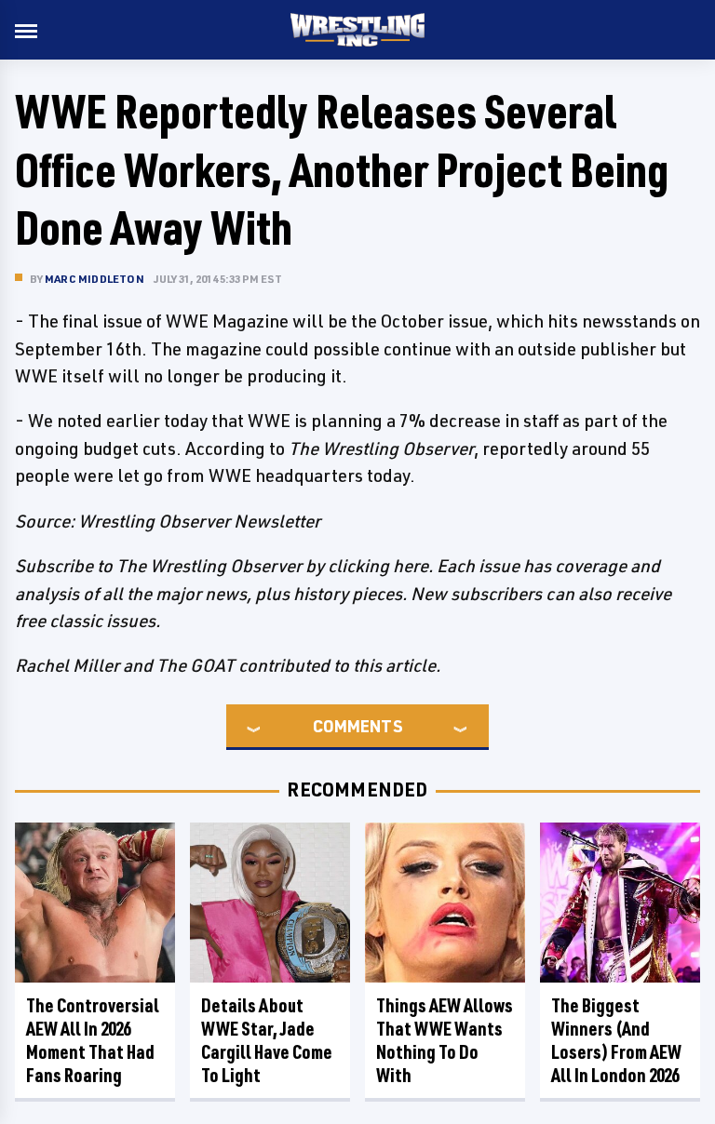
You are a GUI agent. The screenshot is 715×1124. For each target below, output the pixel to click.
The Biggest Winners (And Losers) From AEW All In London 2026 (616, 1040)
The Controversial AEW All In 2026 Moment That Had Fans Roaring (92, 1040)
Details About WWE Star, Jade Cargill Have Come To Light (266, 1040)
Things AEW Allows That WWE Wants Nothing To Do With (444, 1040)
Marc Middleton (94, 279)
